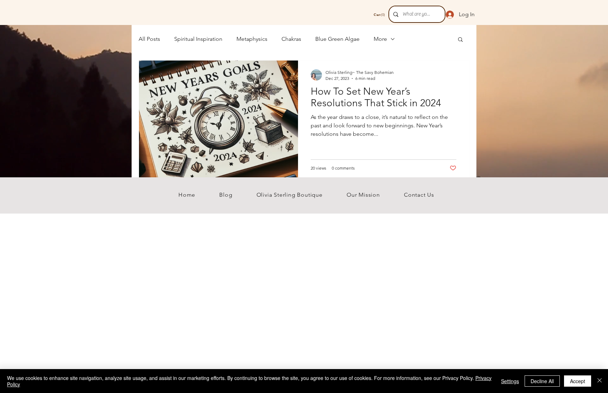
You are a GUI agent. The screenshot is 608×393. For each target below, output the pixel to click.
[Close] (599, 381)
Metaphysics (251, 39)
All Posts (149, 39)
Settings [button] (510, 381)
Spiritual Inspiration (198, 39)
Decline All (542, 381)
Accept (577, 381)
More (380, 39)
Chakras (291, 39)
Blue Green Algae (337, 39)
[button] (460, 40)
